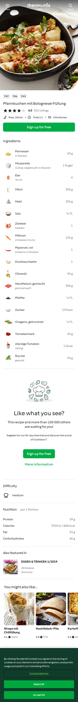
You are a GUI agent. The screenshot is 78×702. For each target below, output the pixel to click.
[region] (39, 675)
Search (70, 9)
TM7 (6, 96)
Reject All (39, 684)
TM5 (23, 96)
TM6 (15, 96)
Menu (7, 9)
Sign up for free (39, 127)
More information (39, 464)
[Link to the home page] (39, 7)
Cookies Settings (39, 673)
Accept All (39, 695)
